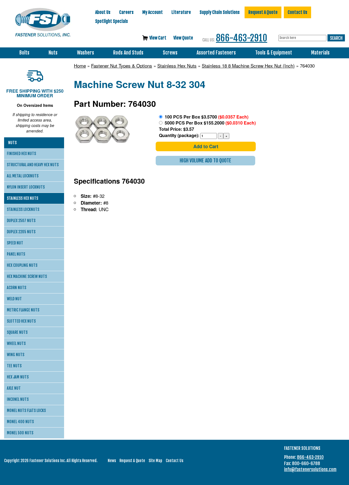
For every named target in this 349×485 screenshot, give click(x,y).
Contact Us (297, 12)
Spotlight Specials (111, 21)
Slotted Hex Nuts (21, 321)
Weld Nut (14, 298)
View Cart (157, 38)
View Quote (183, 38)
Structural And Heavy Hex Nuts (33, 164)
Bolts (24, 53)
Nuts (53, 53)
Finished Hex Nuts (21, 153)
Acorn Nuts (16, 287)
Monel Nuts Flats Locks (26, 410)
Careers (126, 12)
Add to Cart (205, 146)
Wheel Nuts (16, 343)
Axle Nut (14, 388)
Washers (85, 53)
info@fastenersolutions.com (310, 469)
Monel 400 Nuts (20, 421)
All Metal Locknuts (22, 176)
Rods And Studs (128, 53)
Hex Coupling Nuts (22, 265)
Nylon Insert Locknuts (26, 187)
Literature (181, 12)
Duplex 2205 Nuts (21, 231)
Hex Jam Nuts (18, 377)
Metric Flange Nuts (23, 310)
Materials (320, 53)
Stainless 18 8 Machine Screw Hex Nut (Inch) (248, 65)
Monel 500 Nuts (20, 433)
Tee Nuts (14, 365)
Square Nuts (17, 332)
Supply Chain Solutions (220, 12)
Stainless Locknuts (23, 209)
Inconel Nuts (18, 399)
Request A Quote (263, 12)
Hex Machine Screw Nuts (27, 276)
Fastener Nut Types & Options (121, 65)
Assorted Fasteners (216, 53)
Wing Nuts (15, 354)
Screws (170, 53)
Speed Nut (15, 243)
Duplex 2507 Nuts (21, 220)
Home (80, 65)
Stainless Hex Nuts (177, 65)
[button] (205, 160)
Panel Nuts (16, 254)
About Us (102, 12)
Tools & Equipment (273, 53)
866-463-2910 (241, 38)
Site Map (155, 460)
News (112, 460)
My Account (152, 12)
